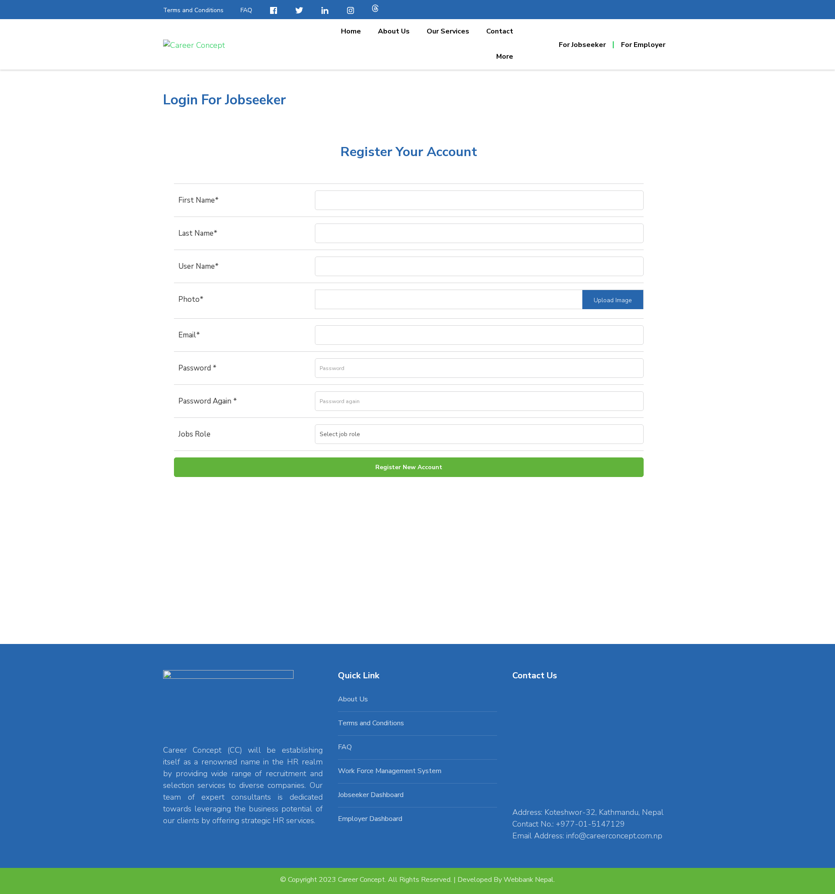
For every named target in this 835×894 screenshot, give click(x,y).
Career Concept (361, 879)
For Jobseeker (582, 45)
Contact (499, 31)
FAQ (246, 10)
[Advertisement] (409, 549)
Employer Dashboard (370, 819)
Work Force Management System (389, 771)
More (504, 56)
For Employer (643, 45)
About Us (394, 31)
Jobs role (194, 434)
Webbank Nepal (529, 879)
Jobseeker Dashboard (371, 795)
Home (351, 31)
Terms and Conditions (193, 10)
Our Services (448, 31)
